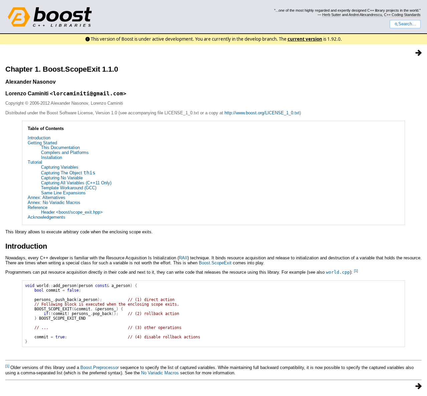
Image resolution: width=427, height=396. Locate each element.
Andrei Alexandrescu (365, 15)
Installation (51, 157)
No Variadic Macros (160, 372)
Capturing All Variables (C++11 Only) (76, 182)
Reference (37, 207)
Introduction (39, 137)
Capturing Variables (59, 167)
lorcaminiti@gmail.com (88, 93)
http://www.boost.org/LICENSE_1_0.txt (262, 112)
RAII (183, 257)
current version (305, 39)
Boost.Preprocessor (99, 367)
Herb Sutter (331, 15)
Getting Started (42, 142)
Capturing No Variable (62, 177)
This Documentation (60, 147)
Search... (407, 24)
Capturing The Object (68, 172)
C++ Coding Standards (402, 15)
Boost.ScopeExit (215, 262)
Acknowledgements (46, 217)
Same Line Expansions (63, 192)
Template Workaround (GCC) (68, 187)
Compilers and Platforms (65, 152)
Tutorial (35, 162)
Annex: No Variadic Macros (54, 202)
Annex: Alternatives (46, 197)
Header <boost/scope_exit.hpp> (72, 212)
